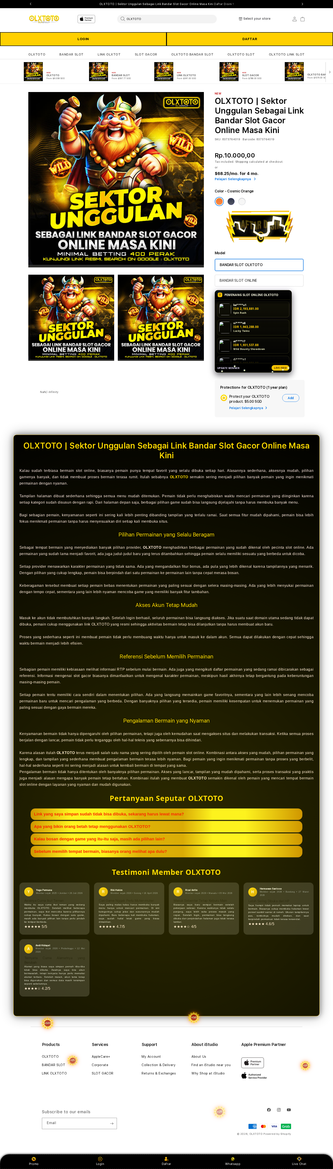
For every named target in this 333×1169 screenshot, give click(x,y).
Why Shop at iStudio (208, 1073)
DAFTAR (249, 39)
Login (100, 1164)
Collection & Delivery (159, 1065)
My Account (151, 1056)
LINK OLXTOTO (54, 1073)
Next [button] (302, 4)
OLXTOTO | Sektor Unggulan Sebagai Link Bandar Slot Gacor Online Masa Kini (166, 4)
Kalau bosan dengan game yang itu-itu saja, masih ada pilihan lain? (99, 839)
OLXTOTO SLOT (241, 54)
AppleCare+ (101, 1056)
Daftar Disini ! (224, 4)
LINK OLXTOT (109, 54)
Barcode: (249, 139)
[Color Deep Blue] (231, 201)
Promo (34, 1164)
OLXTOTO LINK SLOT (287, 54)
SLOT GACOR (146, 54)
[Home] (44, 19)
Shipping (242, 161)
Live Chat (299, 1164)
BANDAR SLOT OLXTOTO (241, 265)
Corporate (100, 1065)
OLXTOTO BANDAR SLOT (192, 54)
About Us (198, 1056)
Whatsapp (232, 1164)
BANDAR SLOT (71, 54)
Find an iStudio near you (211, 1065)
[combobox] (167, 19)
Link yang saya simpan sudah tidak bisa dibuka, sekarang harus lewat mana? (109, 814)
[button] (36, 54)
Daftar (166, 1164)
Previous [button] (30, 4)
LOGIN (83, 39)
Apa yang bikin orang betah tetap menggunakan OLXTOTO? (92, 826)
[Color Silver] (242, 201)
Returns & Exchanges (159, 1073)
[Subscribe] (112, 1123)
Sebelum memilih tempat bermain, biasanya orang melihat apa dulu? (100, 851)
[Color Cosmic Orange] (219, 201)
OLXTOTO (36, 54)
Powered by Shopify (277, 1134)
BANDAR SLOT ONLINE (238, 280)
